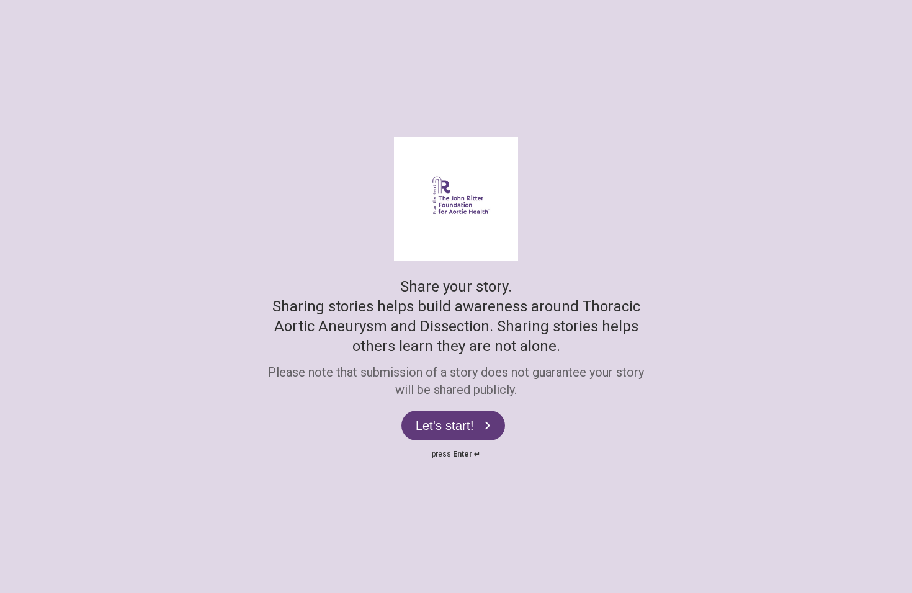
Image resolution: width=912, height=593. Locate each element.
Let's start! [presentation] (445, 425)
